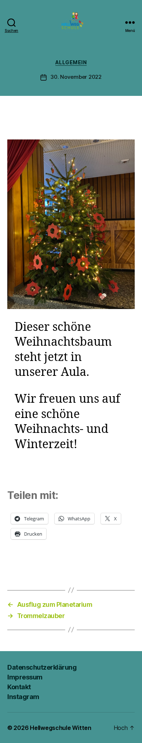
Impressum (25, 677)
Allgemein (71, 62)
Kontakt (19, 687)
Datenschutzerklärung (41, 667)
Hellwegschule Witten (60, 727)
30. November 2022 (76, 76)
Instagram (23, 697)
